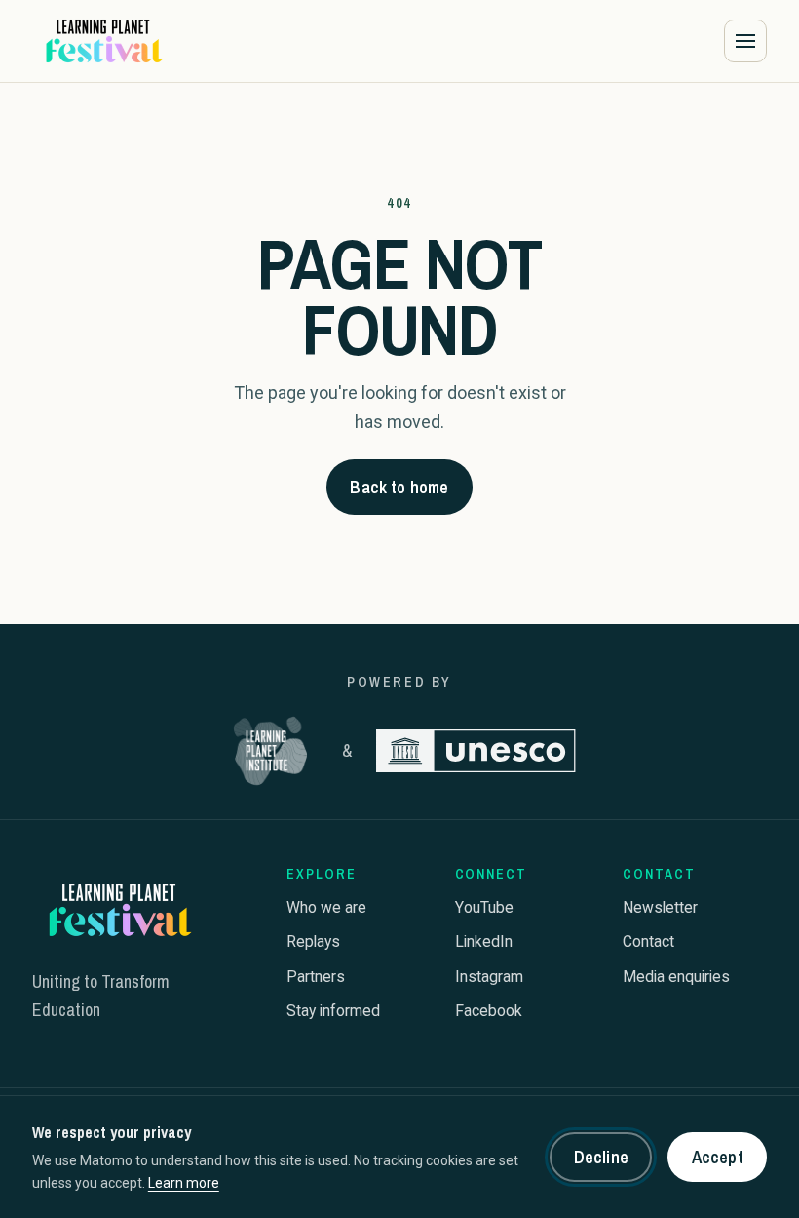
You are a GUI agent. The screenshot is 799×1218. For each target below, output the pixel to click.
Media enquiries (676, 976)
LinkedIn (484, 941)
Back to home (399, 487)
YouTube (484, 907)
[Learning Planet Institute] (271, 751)
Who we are (326, 907)
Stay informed (333, 1011)
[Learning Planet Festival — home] (102, 41)
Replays (313, 941)
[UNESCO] (476, 750)
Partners (315, 976)
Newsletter (660, 907)
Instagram (489, 976)
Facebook (488, 1011)
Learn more (183, 1183)
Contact (648, 941)
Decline (601, 1157)
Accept (717, 1157)
